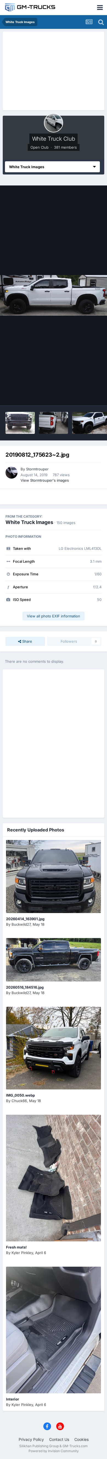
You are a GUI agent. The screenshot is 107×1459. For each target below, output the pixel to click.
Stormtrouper (37, 469)
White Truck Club (53, 138)
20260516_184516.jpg (25, 987)
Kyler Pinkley (22, 1252)
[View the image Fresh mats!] (53, 1178)
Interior (12, 1399)
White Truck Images (29, 522)
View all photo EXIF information (53, 616)
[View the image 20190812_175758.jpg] (53, 423)
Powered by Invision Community (54, 1451)
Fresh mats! (16, 1247)
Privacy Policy (31, 1439)
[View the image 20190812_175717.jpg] (20, 423)
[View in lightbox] (53, 295)
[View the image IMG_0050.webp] (53, 1048)
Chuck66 (19, 1101)
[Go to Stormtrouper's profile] (11, 473)
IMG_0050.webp (20, 1095)
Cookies (81, 1439)
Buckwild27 (21, 924)
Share (26, 641)
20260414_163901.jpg (25, 919)
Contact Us (59, 1439)
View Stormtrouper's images (45, 480)
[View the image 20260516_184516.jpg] (53, 959)
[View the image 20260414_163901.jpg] (53, 876)
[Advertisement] (53, 70)
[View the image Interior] (53, 1330)
